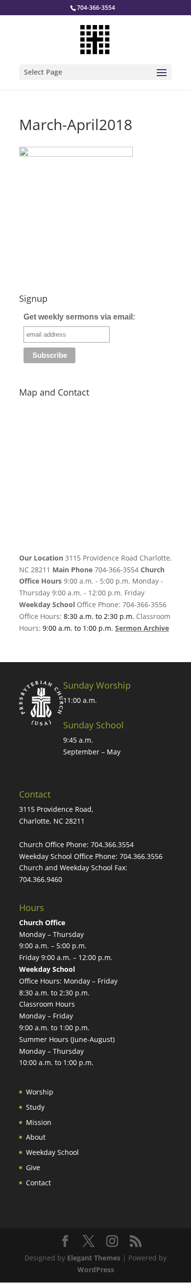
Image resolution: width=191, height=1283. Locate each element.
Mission (38, 1122)
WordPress (95, 1269)
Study (35, 1107)
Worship (39, 1091)
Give (33, 1167)
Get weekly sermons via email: (79, 317)
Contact (38, 1182)
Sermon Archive (142, 628)
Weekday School (52, 1152)
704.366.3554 (112, 844)
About (36, 1137)
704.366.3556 (141, 856)
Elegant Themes (93, 1257)
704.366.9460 (40, 879)
